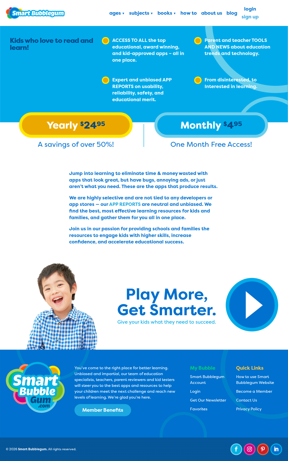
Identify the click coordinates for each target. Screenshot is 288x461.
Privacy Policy (249, 408)
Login (250, 9)
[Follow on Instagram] (249, 449)
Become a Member (254, 391)
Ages (115, 14)
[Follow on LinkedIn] (276, 449)
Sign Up (250, 17)
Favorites (198, 408)
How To (188, 14)
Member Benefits (102, 410)
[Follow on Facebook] (236, 449)
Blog (231, 14)
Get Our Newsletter (208, 400)
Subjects (139, 14)
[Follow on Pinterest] (263, 449)
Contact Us (246, 400)
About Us (211, 14)
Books (165, 14)
